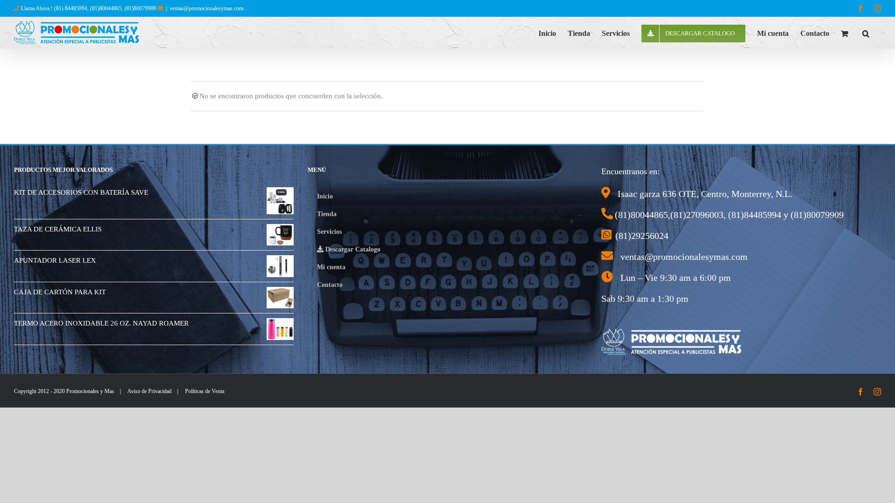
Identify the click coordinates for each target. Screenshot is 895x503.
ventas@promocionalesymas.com (206, 8)
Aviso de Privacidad (149, 391)
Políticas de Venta (204, 391)
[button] (865, 32)
